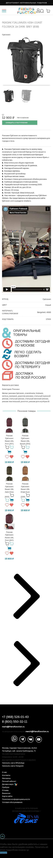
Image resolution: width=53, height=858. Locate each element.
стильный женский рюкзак (36, 399)
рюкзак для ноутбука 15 (39, 401)
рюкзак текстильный (11, 401)
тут (27, 850)
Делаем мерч (8, 784)
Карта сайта (7, 796)
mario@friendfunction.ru (13, 727)
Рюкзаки (16, 389)
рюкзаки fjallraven (16, 393)
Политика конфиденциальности (16, 799)
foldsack (39, 393)
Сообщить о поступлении (16, 122)
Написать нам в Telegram (13, 766)
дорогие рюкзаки (25, 396)
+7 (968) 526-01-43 (15, 717)
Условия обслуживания (12, 802)
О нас (4, 772)
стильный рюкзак (16, 399)
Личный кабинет (9, 781)
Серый (48, 305)
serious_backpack (9, 396)
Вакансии (6, 793)
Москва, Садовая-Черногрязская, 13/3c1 (19, 748)
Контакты (6, 775)
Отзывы (5, 790)
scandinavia (30, 393)
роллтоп (24, 401)
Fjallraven (6, 34)
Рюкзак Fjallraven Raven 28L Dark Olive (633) (9, 490)
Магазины (6, 778)
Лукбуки (5, 787)
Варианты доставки (10, 385)
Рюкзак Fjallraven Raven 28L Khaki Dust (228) (25, 490)
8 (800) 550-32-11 (14, 721)
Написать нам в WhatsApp (13, 763)
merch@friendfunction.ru (37, 731)
